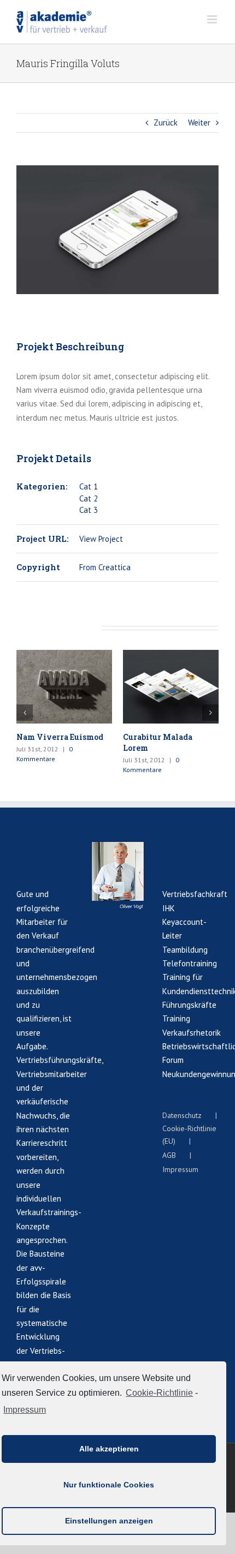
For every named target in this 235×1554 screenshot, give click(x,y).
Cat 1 (88, 486)
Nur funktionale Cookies (108, 1484)
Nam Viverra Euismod (59, 737)
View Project (101, 539)
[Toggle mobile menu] (213, 19)
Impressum (24, 1409)
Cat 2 (88, 498)
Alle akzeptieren (109, 1448)
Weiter (199, 122)
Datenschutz (182, 1115)
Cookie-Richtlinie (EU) (189, 1134)
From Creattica (105, 567)
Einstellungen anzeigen (109, 1520)
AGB (169, 1155)
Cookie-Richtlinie (159, 1392)
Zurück (166, 122)
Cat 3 (88, 510)
